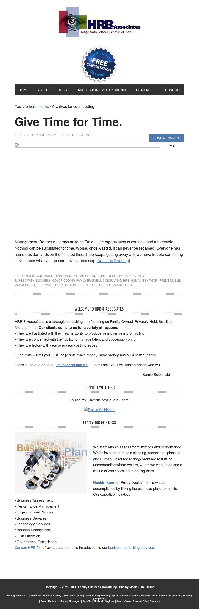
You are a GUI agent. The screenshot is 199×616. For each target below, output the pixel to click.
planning (68, 285)
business (43, 280)
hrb (126, 280)
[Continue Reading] (113, 260)
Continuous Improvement (56, 275)
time (100, 285)
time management (119, 285)
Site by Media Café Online (136, 587)
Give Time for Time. (68, 121)
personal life (48, 285)
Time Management (131, 275)
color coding (63, 280)
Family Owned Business (97, 275)
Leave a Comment (167, 138)
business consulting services (131, 547)
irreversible (169, 280)
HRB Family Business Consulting (94, 587)
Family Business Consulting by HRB (99, 23)
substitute (86, 285)
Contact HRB (25, 547)
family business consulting (99, 280)
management (25, 285)
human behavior (144, 280)
